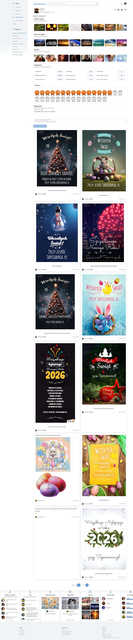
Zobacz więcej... (10, 620)
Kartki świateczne (57, 266)
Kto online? (15, 41)
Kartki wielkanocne (104, 195)
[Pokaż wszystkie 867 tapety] (80, 27)
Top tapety (15, 46)
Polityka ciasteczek (106, 634)
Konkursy (21, 631)
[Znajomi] (125, 9)
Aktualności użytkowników (19, 33)
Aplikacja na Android (106, 636)
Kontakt (104, 631)
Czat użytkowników (17, 38)
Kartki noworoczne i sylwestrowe (57, 426)
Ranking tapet (22, 634)
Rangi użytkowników (66, 634)
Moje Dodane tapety (17, 52)
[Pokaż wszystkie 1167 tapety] (80, 43)
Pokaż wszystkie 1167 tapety (41, 36)
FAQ (103, 633)
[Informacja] (126, 122)
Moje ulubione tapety (17, 54)
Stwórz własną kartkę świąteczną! (57, 190)
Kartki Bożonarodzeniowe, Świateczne (104, 408)
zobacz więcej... (110, 620)
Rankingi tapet (15, 49)
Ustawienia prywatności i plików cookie (110, 637)
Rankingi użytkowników (18, 44)
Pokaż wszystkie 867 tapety (40, 21)
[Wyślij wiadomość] (118, 9)
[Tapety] (121, 9)
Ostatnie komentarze (66, 633)
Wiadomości (15, 36)
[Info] (114, 9)
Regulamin (104, 630)
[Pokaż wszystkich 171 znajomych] (80, 58)
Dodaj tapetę (22, 630)
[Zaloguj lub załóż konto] (125, 3)
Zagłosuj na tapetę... (70, 620)
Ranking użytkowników (66, 631)
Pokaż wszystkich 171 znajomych (42, 51)
